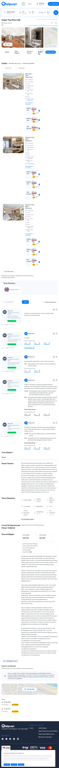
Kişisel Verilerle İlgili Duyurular (46, 734)
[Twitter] (6, 739)
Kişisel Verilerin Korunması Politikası (47, 731)
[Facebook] (10, 739)
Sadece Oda (8, 68)
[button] (8, 151)
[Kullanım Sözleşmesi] (30, 303)
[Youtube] (18, 739)
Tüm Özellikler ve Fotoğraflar (29, 103)
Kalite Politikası (42, 728)
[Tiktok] (14, 739)
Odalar (7, 52)
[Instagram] (3, 739)
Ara (25, 302)
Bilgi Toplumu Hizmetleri (45, 737)
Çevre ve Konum (30, 52)
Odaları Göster (50, 52)
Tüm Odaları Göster (9, 271)
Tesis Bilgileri (17, 52)
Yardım (30, 4)
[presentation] (4, 144)
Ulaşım (3, 699)
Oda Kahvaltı (22, 68)
